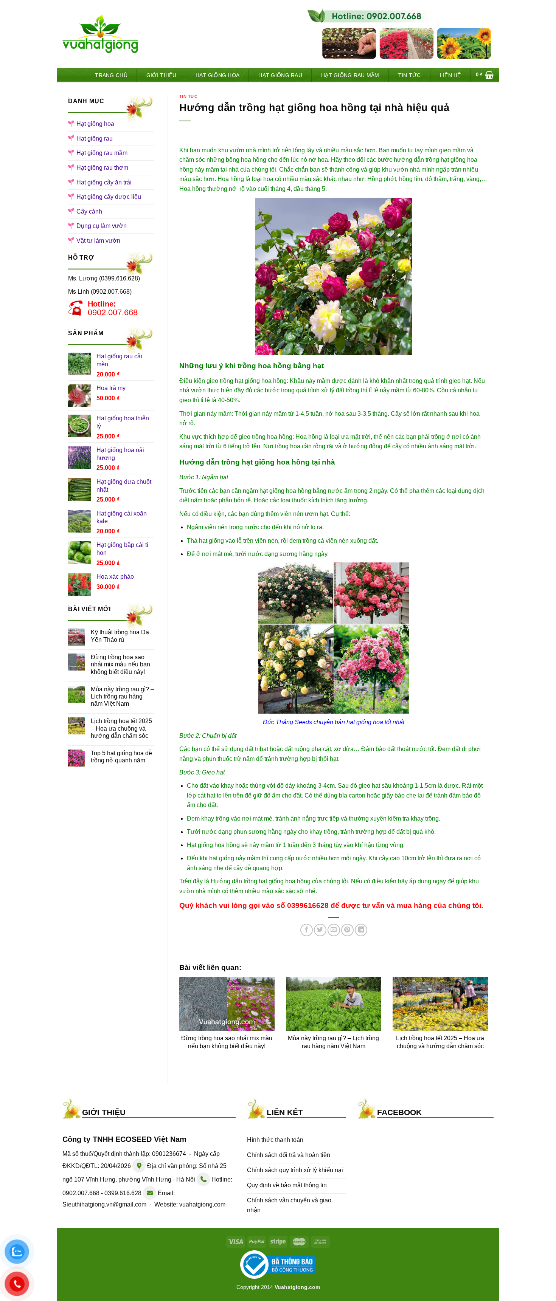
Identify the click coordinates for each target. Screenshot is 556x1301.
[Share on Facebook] (306, 930)
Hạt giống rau (280, 75)
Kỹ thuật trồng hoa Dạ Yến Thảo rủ (120, 636)
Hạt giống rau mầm (350, 75)
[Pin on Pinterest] (347, 930)
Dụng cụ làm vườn (101, 226)
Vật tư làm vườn (98, 240)
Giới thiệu (161, 75)
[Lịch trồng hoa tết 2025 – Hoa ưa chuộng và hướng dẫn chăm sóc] (440, 1004)
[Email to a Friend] (334, 930)
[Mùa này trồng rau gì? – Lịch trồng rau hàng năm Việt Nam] (333, 1004)
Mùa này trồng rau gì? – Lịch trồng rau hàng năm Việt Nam (122, 696)
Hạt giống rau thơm (102, 167)
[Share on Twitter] (320, 930)
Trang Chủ (111, 75)
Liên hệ (450, 75)
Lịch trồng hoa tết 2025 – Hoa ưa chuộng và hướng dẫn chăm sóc (121, 728)
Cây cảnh (89, 211)
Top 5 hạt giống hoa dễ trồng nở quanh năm (121, 757)
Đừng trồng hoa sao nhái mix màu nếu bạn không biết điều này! (120, 664)
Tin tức (409, 75)
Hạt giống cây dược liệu (108, 197)
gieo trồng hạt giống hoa (239, 381)
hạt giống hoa (459, 159)
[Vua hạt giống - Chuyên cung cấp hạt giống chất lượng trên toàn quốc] (100, 34)
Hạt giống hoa (218, 75)
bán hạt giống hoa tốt (363, 722)
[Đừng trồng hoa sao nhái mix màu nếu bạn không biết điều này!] (227, 1004)
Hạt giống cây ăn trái (104, 182)
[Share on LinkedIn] (361, 930)
